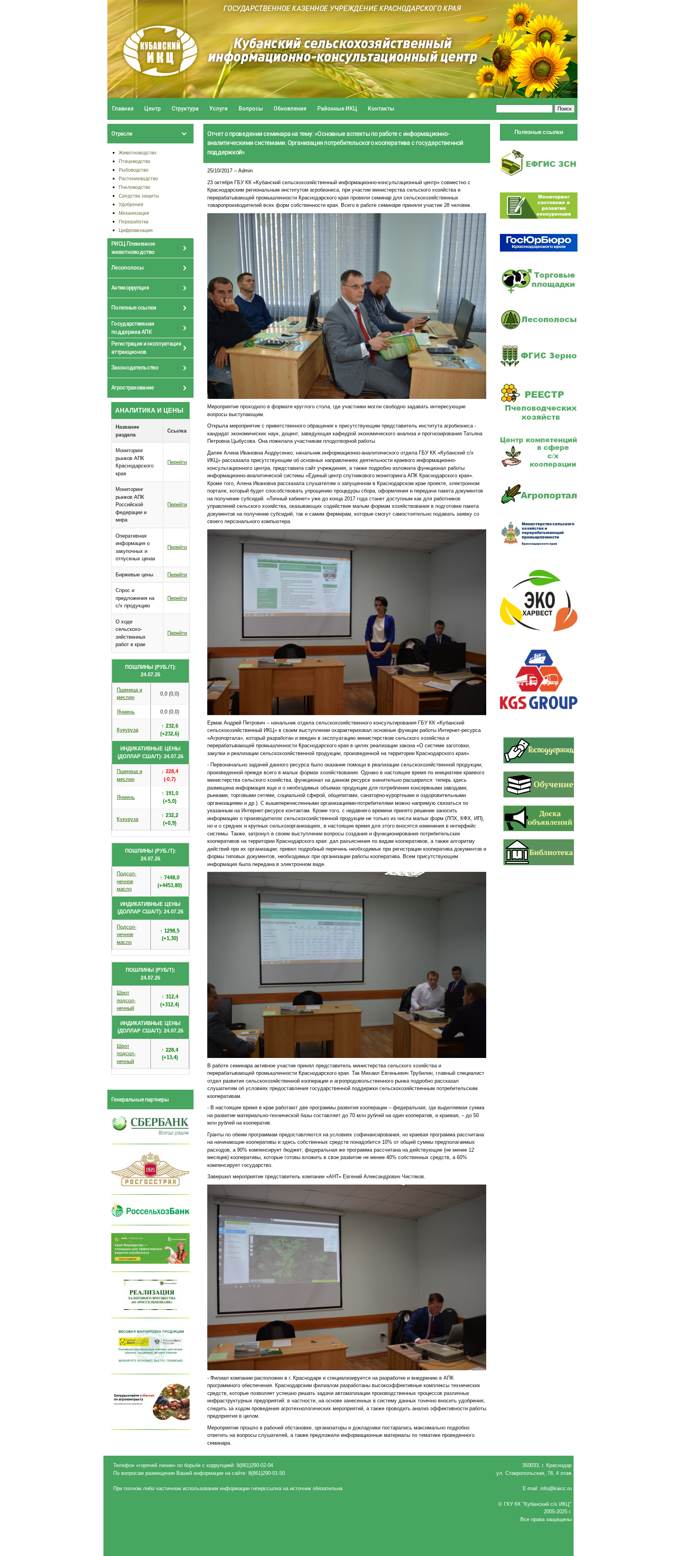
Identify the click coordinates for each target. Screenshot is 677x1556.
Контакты (381, 108)
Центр (152, 108)
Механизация (134, 213)
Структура (185, 108)
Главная (123, 108)
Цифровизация (136, 230)
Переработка (133, 221)
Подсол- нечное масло (126, 881)
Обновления (289, 108)
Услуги (218, 108)
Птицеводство (134, 161)
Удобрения (131, 204)
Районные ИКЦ (337, 108)
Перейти (177, 462)
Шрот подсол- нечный (126, 1000)
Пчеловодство (134, 187)
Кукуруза (127, 730)
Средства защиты (139, 195)
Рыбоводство (133, 169)
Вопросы (251, 108)
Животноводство (137, 152)
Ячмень (126, 712)
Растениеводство (138, 178)
